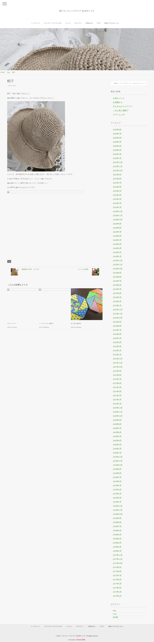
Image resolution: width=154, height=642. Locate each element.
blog (9, 261)
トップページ (35, 23)
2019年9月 (117, 469)
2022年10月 (117, 318)
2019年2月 (117, 498)
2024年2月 (117, 252)
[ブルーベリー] (23, 304)
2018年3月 (117, 543)
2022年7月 (117, 330)
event (114, 614)
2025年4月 (117, 195)
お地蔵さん (118, 102)
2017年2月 (117, 596)
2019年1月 (117, 502)
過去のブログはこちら (111, 23)
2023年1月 (117, 306)
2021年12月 (117, 359)
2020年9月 (117, 420)
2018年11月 (117, 510)
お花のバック (119, 98)
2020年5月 (117, 437)
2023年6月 (117, 285)
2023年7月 (117, 281)
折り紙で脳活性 (76, 323)
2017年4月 (117, 588)
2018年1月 (117, 551)
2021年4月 (117, 392)
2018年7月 (117, 527)
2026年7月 (117, 134)
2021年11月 (117, 363)
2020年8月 (117, 424)
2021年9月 (117, 371)
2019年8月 (117, 473)
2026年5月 (117, 142)
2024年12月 (117, 212)
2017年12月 (117, 555)
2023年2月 (117, 302)
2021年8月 (117, 375)
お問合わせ (89, 23)
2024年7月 (117, 232)
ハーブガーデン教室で (46, 323)
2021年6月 (117, 383)
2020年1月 (117, 453)
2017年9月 (117, 567)
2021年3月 (117, 396)
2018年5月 (117, 535)
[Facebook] (7, 255)
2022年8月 (117, 326)
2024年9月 (117, 224)
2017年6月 (117, 580)
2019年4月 (117, 490)
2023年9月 (117, 273)
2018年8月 (117, 522)
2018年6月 (117, 531)
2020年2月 (117, 449)
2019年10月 (117, 465)
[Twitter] (9, 255)
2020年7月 (117, 428)
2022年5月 (117, 338)
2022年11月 (117, 314)
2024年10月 (117, 220)
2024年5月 (117, 240)
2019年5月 (117, 486)
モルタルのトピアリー (122, 107)
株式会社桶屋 (81, 640)
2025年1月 (117, 207)
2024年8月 (117, 228)
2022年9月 (117, 322)
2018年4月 (117, 539)
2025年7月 (117, 183)
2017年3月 (117, 592)
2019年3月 (117, 494)
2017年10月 (117, 563)
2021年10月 (117, 367)
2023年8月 (117, 277)
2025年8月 (117, 179)
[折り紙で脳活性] (87, 304)
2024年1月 (117, 257)
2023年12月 (117, 261)
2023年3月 (117, 297)
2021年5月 (117, 387)
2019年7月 (117, 477)
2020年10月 (117, 416)
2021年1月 (117, 404)
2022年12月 (117, 310)
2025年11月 (117, 167)
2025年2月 (117, 203)
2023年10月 (117, 269)
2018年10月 (117, 514)
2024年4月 (117, 244)
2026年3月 (117, 150)
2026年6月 (117, 138)
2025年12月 (117, 162)
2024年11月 (117, 216)
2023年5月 (117, 289)
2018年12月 (117, 506)
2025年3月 (117, 199)
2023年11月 (117, 265)
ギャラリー (78, 23)
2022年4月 (117, 342)
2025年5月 (117, 191)
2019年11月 (117, 461)
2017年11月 (117, 559)
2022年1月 (117, 355)
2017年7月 (117, 576)
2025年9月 (117, 175)
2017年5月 (117, 584)
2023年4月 (117, 293)
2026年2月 (117, 154)
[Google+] (11, 255)
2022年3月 (117, 347)
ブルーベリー (11, 323)
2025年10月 (117, 171)
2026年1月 (117, 158)
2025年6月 (117, 187)
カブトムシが (119, 115)
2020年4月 (117, 441)
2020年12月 (117, 408)
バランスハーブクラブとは (52, 23)
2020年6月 (117, 432)
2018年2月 (117, 547)
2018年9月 (117, 518)
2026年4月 (117, 146)
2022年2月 (117, 351)
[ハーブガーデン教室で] (55, 304)
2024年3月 (117, 248)
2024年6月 (117, 236)
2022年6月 (117, 334)
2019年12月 (117, 457)
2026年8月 (117, 130)
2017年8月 (117, 572)
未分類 (115, 617)
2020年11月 (117, 412)
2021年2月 (117, 400)
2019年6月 (117, 482)
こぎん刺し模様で (120, 111)
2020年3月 (117, 445)
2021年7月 (117, 379)
